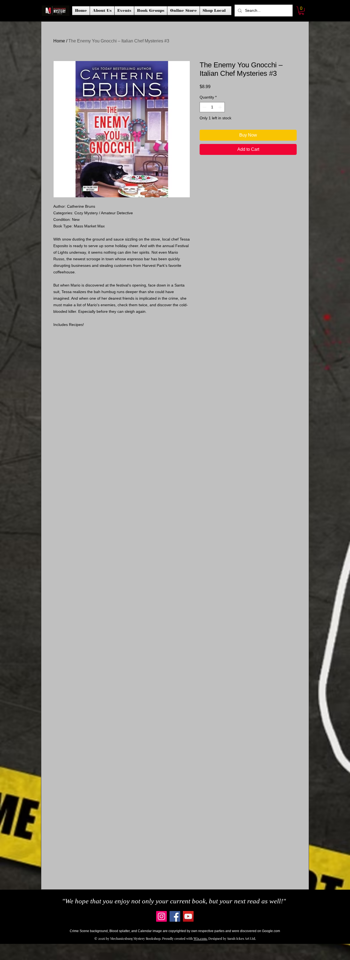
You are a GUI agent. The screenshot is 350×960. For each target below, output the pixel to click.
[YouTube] (188, 916)
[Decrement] (203, 107)
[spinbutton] (212, 107)
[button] (124, 10)
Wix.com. (201, 938)
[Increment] (220, 107)
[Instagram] (161, 916)
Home (59, 41)
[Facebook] (175, 916)
